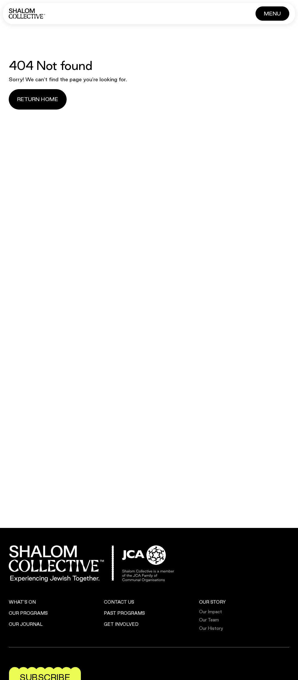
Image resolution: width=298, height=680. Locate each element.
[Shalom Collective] (27, 13)
